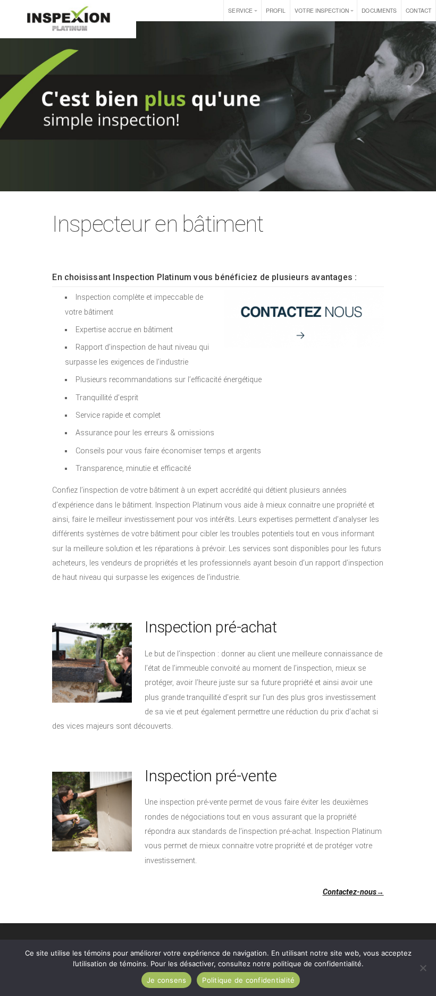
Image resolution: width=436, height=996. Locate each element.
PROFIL (276, 10)
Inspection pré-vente (210, 776)
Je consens (167, 980)
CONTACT (418, 10)
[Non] (422, 968)
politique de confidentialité (317, 963)
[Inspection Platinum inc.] (68, 19)
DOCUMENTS (379, 10)
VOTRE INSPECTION (322, 10)
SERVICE (240, 10)
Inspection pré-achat (210, 627)
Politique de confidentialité (248, 980)
